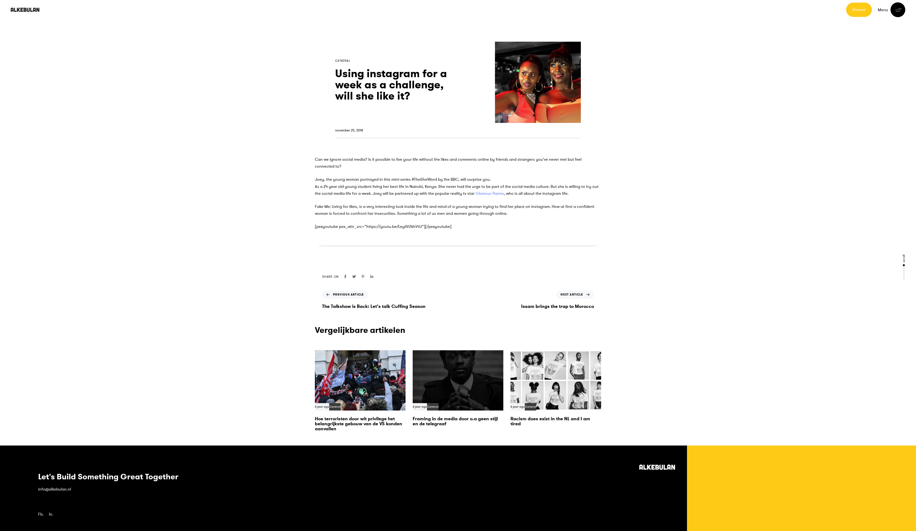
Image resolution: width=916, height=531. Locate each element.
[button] (891, 9)
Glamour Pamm (489, 193)
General (342, 61)
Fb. (41, 514)
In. (51, 514)
